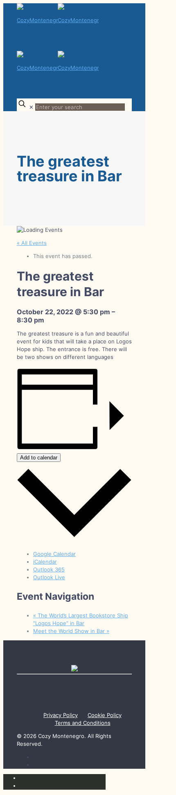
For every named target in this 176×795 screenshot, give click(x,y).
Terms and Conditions (83, 723)
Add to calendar (38, 458)
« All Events (32, 243)
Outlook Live (49, 577)
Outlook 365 (49, 569)
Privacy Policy (60, 715)
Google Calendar (54, 554)
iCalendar (45, 561)
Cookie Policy (105, 715)
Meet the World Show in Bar (71, 631)
